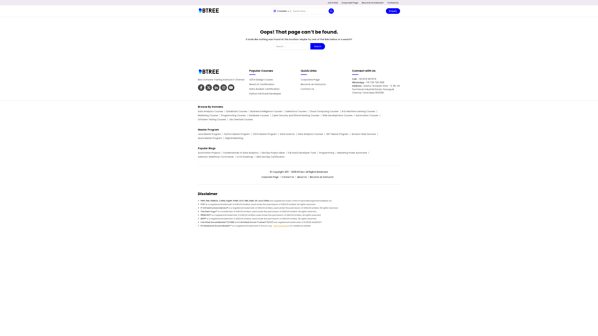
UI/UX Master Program (265, 134)
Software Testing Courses (212, 119)
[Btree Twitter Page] (208, 88)
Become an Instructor (373, 2)
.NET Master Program (337, 134)
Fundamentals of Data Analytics (241, 153)
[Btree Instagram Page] (231, 88)
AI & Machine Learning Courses (358, 111)
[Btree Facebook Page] (201, 88)
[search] (331, 11)
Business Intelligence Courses (266, 111)
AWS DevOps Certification (270, 157)
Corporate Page (350, 2)
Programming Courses (233, 115)
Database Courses (259, 115)
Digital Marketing (234, 138)
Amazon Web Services (364, 134)
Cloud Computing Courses (324, 111)
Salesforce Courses (295, 111)
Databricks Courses (236, 111)
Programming (326, 153)
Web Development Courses (338, 115)
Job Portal (332, 2)
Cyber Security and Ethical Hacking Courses (295, 115)
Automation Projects (209, 153)
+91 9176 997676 (367, 79)
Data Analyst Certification (264, 89)
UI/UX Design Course (261, 79)
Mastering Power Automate (352, 153)
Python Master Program (237, 134)
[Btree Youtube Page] (223, 88)
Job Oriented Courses (241, 119)
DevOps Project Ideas (273, 153)
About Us (302, 177)
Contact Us (393, 2)
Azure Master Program (210, 138)
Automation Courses (367, 115)
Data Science (287, 134)
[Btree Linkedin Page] (216, 88)
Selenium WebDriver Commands (216, 157)
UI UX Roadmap (245, 157)
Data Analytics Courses (210, 111)
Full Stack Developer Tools (302, 153)
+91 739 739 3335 (375, 82)
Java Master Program (209, 134)
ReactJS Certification (261, 84)
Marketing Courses (208, 115)
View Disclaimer (281, 225)
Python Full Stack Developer (265, 93)
